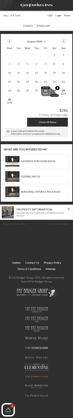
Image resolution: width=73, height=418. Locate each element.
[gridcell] (54, 56)
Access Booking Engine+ (60, 224)
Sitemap (51, 269)
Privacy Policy (8, 224)
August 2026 (23, 43)
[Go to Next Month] (63, 41)
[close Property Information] (68, 209)
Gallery (16, 263)
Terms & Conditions (29, 269)
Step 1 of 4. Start (11, 15)
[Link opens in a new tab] (36, 309)
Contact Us (32, 263)
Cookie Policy (20, 224)
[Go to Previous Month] (9, 41)
